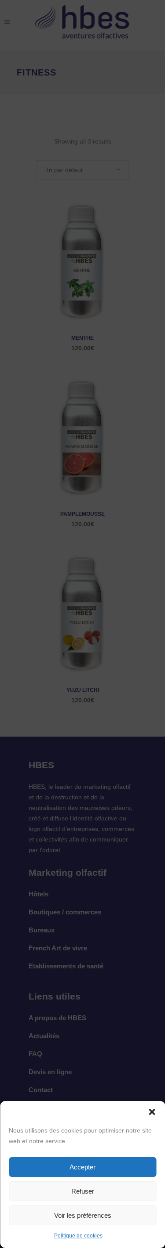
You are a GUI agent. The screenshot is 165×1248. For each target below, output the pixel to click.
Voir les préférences (82, 1215)
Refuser (82, 1191)
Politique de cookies (78, 1236)
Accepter (82, 1167)
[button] (151, 1112)
